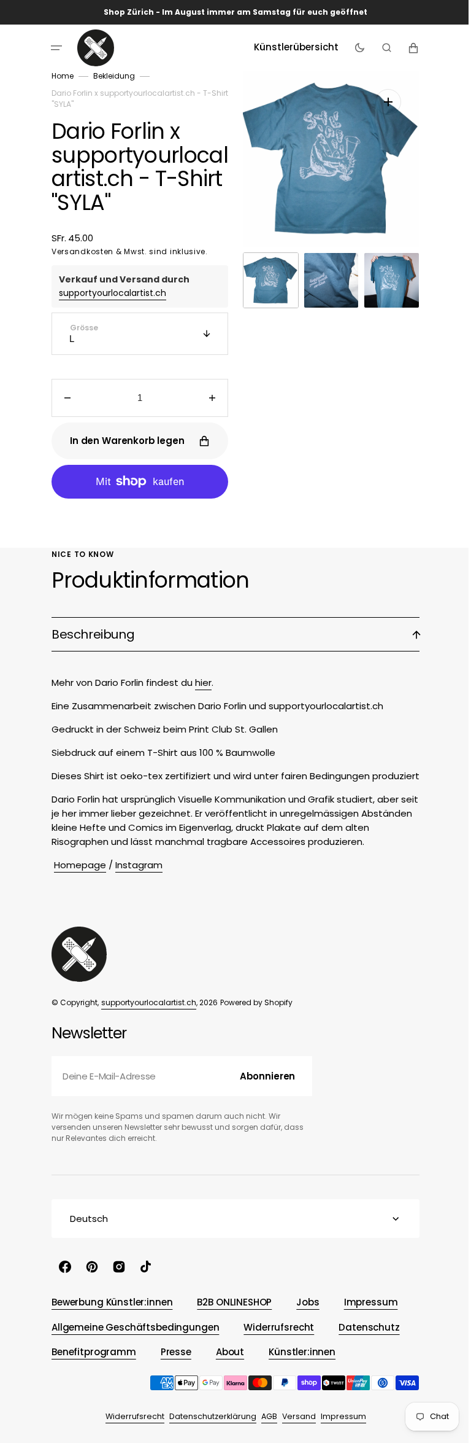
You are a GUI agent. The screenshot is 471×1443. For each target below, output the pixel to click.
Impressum (338, 1416)
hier (199, 682)
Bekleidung (110, 76)
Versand (294, 1416)
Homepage (76, 864)
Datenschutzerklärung (207, 1416)
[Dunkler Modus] (355, 47)
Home (58, 76)
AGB (264, 1416)
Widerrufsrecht (130, 1416)
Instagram (134, 864)
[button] (52, 47)
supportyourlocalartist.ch (108, 293)
